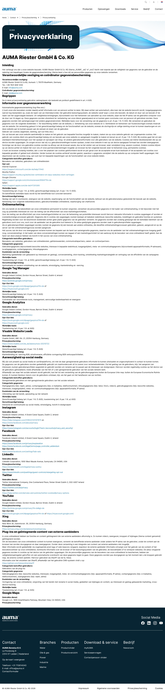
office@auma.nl (16, 668)
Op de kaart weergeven (13, 659)
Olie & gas (44, 653)
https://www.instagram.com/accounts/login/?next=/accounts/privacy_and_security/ (37, 428)
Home (4, 17)
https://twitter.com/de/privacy (15, 487)
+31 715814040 (19, 665)
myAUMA (88, 648)
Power (43, 657)
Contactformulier (10, 671)
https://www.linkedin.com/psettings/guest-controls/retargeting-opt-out (32, 472)
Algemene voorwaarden (108, 688)
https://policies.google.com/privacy (17, 281)
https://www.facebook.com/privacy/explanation (22, 443)
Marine (43, 667)
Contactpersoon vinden (95, 657)
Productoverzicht (69, 653)
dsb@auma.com (15, 93)
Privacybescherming (29, 17)
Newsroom (128, 648)
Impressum (83, 688)
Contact (13, 17)
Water (42, 648)
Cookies (159, 688)
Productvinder (68, 648)
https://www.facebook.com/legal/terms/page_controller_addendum (30, 446)
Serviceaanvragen (92, 653)
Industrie (44, 662)
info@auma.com (15, 88)
